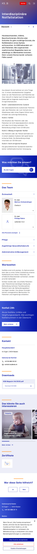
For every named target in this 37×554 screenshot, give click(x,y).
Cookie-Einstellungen (18, 548)
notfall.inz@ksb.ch (11, 364)
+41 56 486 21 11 (11, 510)
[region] (18, 536)
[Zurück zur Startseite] (5, 3)
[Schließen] (35, 521)
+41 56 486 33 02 (10, 361)
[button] (12, 489)
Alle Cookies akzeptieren (18, 540)
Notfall (23, 3)
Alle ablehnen (18, 544)
